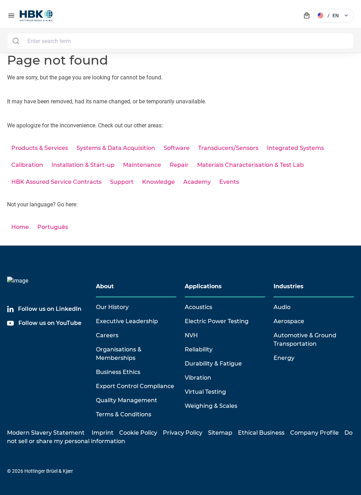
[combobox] (180, 41)
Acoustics (198, 307)
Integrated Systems (295, 148)
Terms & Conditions (123, 414)
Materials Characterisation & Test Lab (250, 165)
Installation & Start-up (83, 165)
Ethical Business (261, 432)
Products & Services (39, 148)
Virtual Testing (205, 391)
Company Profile (314, 432)
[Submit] (15, 41)
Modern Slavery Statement (46, 432)
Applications (203, 286)
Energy (284, 358)
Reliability (199, 349)
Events (229, 182)
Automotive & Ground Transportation (305, 339)
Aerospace (289, 321)
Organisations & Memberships (118, 353)
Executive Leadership (127, 321)
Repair (179, 165)
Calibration (27, 165)
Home (20, 227)
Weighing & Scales (211, 406)
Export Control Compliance (135, 386)
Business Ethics (118, 372)
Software (177, 148)
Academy (197, 182)
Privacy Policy (182, 432)
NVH (191, 335)
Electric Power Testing (217, 321)
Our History (112, 307)
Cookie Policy (138, 432)
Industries (289, 286)
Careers (107, 335)
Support (122, 182)
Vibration (198, 377)
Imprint (103, 432)
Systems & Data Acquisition (116, 148)
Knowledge (158, 182)
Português (52, 227)
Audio (282, 307)
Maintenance (142, 165)
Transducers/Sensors (228, 148)
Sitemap (220, 432)
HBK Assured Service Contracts (56, 182)
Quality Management (126, 400)
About (105, 286)
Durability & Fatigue (213, 363)
